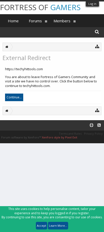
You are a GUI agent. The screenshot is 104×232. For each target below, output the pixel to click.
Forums (35, 20)
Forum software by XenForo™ (21, 137)
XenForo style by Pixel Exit (59, 137)
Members (62, 20)
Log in (92, 4)
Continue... (14, 97)
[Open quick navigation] (97, 46)
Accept (41, 225)
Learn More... (58, 225)
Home (13, 20)
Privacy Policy (93, 133)
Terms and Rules (70, 133)
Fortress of (40, 7)
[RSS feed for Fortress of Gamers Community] (99, 125)
